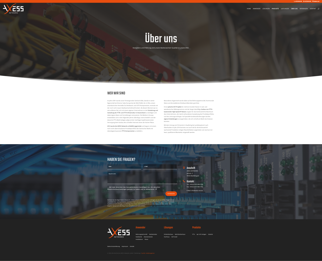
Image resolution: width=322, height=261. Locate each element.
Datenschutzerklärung (113, 246)
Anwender (256, 9)
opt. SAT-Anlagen (201, 234)
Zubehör (210, 234)
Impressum (125, 246)
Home (249, 9)
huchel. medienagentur (148, 253)
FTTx (193, 234)
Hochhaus (167, 237)
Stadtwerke (139, 237)
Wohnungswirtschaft (141, 234)
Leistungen (285, 9)
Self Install (174, 237)
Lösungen (266, 9)
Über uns (294, 9)
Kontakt (313, 9)
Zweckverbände (148, 237)
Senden (171, 193)
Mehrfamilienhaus (180, 234)
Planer (146, 239)
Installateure (139, 239)
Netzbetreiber (153, 234)
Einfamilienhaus (168, 234)
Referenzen (304, 9)
